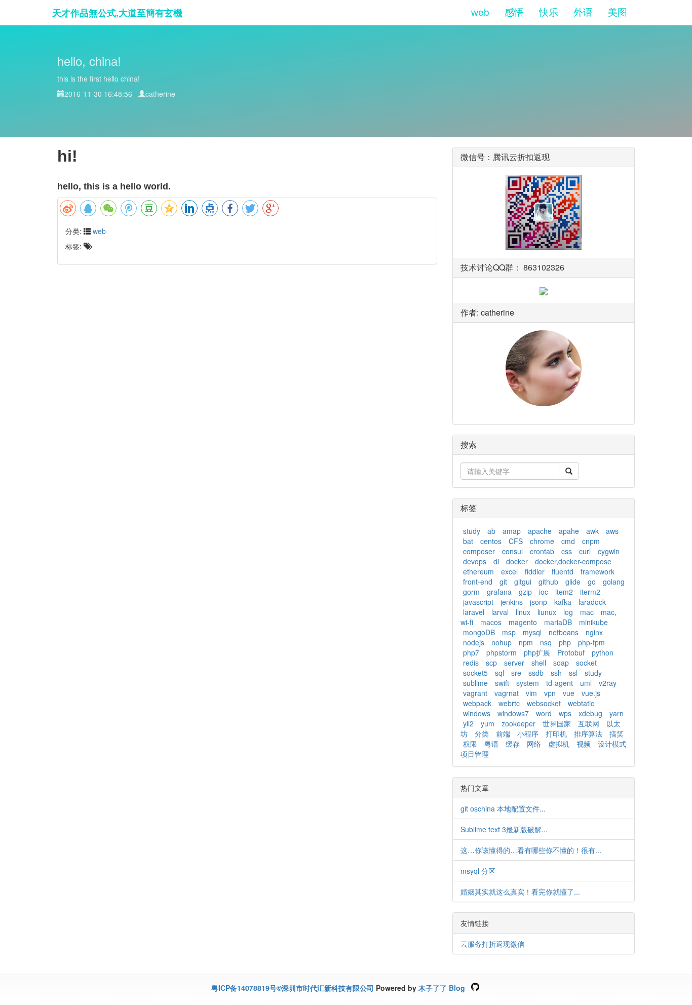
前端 (503, 733)
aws (612, 531)
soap (561, 663)
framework (597, 571)
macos (491, 622)
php (565, 642)
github (548, 581)
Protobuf (571, 652)
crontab (542, 551)
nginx (594, 632)
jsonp (538, 602)
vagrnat (506, 693)
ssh (556, 673)
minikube (593, 622)
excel (509, 571)
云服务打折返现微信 (492, 944)
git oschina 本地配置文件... (503, 808)
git (503, 581)
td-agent (559, 683)
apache (540, 531)
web (99, 231)
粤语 (491, 744)
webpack (477, 703)
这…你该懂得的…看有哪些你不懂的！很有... (530, 850)
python (602, 652)
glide (573, 581)
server (514, 663)
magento (523, 622)
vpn (550, 693)
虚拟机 (558, 744)
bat (468, 541)
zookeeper (518, 723)
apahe (569, 531)
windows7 (513, 713)
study (471, 531)
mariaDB (558, 622)
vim (531, 693)
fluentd (562, 571)
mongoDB (479, 632)
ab (491, 531)
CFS (516, 541)
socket (586, 663)
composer (479, 551)
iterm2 (590, 592)
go (592, 581)
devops (474, 561)
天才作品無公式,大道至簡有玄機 (117, 12)
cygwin (609, 551)
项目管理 (474, 754)
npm (526, 642)
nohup (501, 642)
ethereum (478, 571)
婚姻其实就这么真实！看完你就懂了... (520, 891)
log (568, 612)
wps (565, 713)
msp (509, 632)
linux (523, 612)
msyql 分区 (477, 871)
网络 (534, 744)
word (544, 713)
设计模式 (612, 744)
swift (502, 683)
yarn (616, 713)
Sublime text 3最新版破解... (504, 829)
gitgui (522, 581)
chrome (542, 541)
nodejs (473, 642)
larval (500, 612)
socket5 (475, 673)
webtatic (581, 703)
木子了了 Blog (441, 988)
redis (471, 663)
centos (491, 541)
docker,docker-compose (573, 561)
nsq (546, 642)
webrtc (509, 703)
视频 (583, 744)
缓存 (513, 744)
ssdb (536, 673)
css (566, 551)
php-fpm (591, 642)
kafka (562, 602)
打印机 (556, 733)
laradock (592, 602)
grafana (499, 592)
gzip (525, 592)
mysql (532, 632)
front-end (477, 581)
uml (586, 683)
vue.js (591, 693)
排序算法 (588, 733)
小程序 (528, 733)
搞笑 (616, 733)
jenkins (512, 602)
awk (592, 531)
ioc (543, 592)
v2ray (608, 683)
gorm (471, 592)
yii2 (468, 723)
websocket (544, 703)
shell (538, 663)
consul (512, 551)
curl (585, 551)
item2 (564, 592)
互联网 (588, 723)
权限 (470, 744)
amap (512, 531)
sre (516, 673)
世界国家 (557, 723)
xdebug (590, 713)
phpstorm (501, 652)
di (496, 561)
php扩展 (537, 652)
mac (587, 612)
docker (517, 561)
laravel (473, 612)
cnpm (591, 541)
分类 (482, 733)
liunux (546, 612)
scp (491, 663)
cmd (568, 541)
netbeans (564, 632)
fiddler (535, 571)
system (527, 683)
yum (487, 723)
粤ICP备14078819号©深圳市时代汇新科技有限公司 (292, 988)
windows (476, 713)
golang (614, 581)
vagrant (475, 693)
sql (499, 673)
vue (568, 693)
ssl (573, 673)
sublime (475, 683)
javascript (478, 602)
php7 (471, 652)
